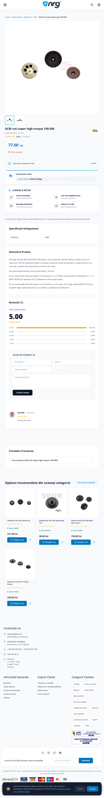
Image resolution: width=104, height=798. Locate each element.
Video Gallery (9, 687)
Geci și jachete (79, 714)
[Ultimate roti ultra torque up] (20, 502)
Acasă (7, 17)
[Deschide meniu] (5, 5)
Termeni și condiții (46, 683)
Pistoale (77, 684)
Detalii (94, 163)
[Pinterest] (60, 752)
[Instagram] (48, 752)
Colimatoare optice (81, 720)
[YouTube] (54, 752)
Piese (87, 725)
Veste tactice (89, 690)
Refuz (80, 789)
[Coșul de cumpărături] (99, 5)
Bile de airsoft (79, 696)
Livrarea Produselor (12, 690)
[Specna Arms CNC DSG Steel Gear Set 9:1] (84, 502)
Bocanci (76, 690)
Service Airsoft (10, 694)
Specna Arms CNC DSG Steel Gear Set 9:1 (82, 521)
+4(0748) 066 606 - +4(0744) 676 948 (22, 649)
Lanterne (77, 725)
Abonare (86, 760)
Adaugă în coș (18, 540)
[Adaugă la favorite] (30, 539)
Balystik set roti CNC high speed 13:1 (51, 521)
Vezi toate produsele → (87, 482)
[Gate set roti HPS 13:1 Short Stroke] (20, 564)
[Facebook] (42, 752)
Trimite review (22, 392)
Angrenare (28, 17)
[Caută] (92, 5)
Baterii (95, 720)
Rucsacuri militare (80, 702)
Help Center (43, 690)
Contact (7, 698)
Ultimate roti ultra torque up (18, 520)
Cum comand (43, 694)
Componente (17, 17)
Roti (35, 17)
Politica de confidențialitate (49, 687)
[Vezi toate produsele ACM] (95, 131)
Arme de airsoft (90, 684)
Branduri (7, 683)
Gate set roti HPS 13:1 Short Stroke (18, 583)
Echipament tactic (80, 708)
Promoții (95, 708)
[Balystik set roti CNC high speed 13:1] (52, 502)
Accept (93, 789)
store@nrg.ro (13, 654)
